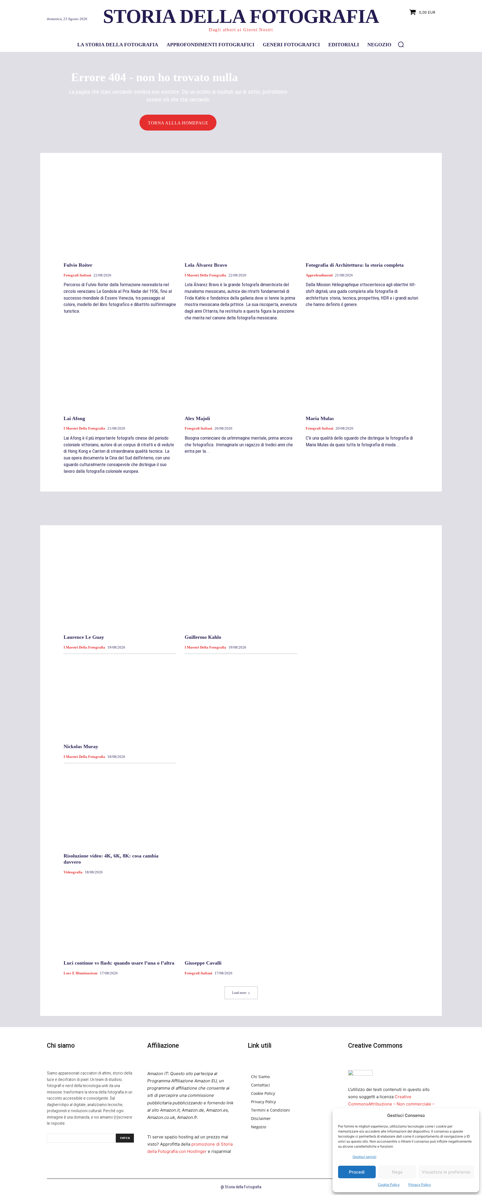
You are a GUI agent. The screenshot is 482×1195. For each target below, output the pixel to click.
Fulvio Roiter (78, 265)
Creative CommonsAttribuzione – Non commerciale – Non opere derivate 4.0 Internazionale (391, 1104)
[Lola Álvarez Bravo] (241, 215)
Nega (397, 1172)
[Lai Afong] (120, 369)
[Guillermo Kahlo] (241, 588)
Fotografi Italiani (77, 275)
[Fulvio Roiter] (120, 215)
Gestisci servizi (364, 1157)
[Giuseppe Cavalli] (241, 913)
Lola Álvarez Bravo (206, 265)
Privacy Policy (419, 1184)
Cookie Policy (389, 1184)
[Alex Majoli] (241, 369)
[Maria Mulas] (362, 369)
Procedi (357, 1172)
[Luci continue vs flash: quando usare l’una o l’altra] (120, 913)
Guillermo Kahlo (203, 637)
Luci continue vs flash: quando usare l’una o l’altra (119, 963)
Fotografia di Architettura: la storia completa (355, 265)
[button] (401, 44)
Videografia (73, 872)
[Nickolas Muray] (120, 697)
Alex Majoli (197, 418)
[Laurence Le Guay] (120, 588)
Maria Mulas (320, 418)
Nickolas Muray (81, 746)
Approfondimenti (319, 275)
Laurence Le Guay (84, 637)
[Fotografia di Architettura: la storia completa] (362, 215)
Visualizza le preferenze (446, 1172)
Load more (239, 993)
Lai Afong (74, 418)
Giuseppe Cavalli (203, 963)
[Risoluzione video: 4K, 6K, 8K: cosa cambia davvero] (120, 806)
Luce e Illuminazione (81, 973)
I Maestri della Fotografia (205, 275)
